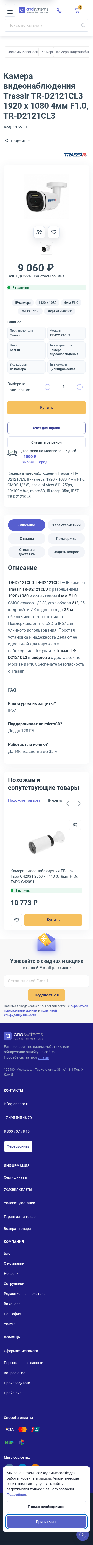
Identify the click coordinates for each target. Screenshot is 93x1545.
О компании (14, 1263)
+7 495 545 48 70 (18, 1118)
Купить (46, 407)
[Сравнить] (75, 824)
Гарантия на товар (20, 1217)
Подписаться (47, 995)
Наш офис (12, 1314)
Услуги (10, 1324)
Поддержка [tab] (66, 538)
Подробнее (16, 1495)
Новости (11, 1273)
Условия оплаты (18, 1189)
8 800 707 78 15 (17, 1131)
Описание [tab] (26, 525)
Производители (17, 1383)
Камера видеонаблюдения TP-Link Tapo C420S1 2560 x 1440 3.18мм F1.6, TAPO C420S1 (44, 876)
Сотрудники (14, 1284)
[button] (10, 10)
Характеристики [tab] (66, 525)
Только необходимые (46, 1507)
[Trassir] (75, 155)
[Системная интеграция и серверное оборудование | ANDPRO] (33, 10)
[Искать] (83, 25)
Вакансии (12, 1304)
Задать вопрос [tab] (66, 552)
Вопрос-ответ (15, 1373)
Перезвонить (18, 1146)
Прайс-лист (13, 1393)
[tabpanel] (46, 661)
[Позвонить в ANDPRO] (59, 10)
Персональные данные (23, 1363)
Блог (8, 1253)
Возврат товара (17, 1228)
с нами (43, 1057)
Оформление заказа (21, 1351)
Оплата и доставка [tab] (27, 552)
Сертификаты (15, 1177)
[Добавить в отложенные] (54, 232)
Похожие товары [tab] (24, 800)
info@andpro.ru (16, 1104)
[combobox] (46, 25)
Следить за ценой (46, 442)
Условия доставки (19, 1203)
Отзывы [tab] (27, 538)
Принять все (46, 1522)
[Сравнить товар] (39, 232)
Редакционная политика (25, 1294)
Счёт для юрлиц (46, 428)
